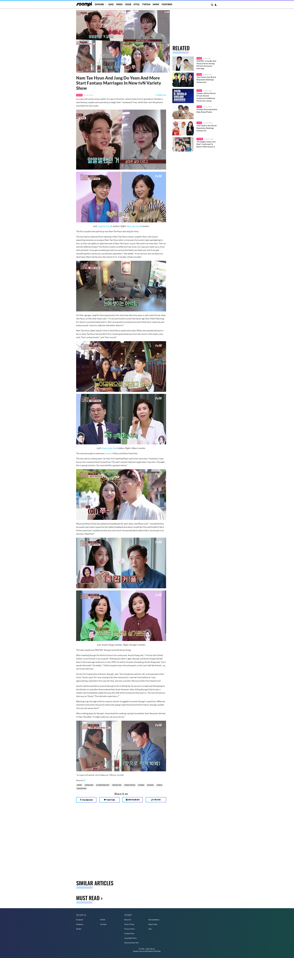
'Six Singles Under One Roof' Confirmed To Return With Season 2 (206, 144)
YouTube (103, 924)
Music (156, 4)
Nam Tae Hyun (133, 226)
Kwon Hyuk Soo (109, 448)
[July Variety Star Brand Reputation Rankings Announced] (183, 80)
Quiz (111, 4)
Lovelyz (108, 453)
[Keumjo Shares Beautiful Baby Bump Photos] (183, 112)
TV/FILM (146, 4)
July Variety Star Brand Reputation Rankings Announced (206, 79)
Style (137, 4)
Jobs (150, 929)
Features (167, 4)
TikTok (102, 920)
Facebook (87, 800)
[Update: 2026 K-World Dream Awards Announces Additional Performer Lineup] (183, 96)
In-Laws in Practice (102, 785)
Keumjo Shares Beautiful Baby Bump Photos (206, 110)
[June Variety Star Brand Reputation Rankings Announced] (183, 128)
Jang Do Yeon (104, 226)
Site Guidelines (153, 920)
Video (119, 4)
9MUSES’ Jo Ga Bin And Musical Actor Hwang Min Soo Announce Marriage (206, 64)
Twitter (110, 800)
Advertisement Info (131, 943)
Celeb (128, 4)
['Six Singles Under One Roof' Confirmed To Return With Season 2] (183, 144)
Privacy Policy (129, 929)
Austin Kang (89, 785)
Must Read (88, 898)
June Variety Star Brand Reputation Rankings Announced (206, 127)
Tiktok (157, 800)
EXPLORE (99, 4)
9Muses (79, 785)
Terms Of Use (129, 924)
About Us (127, 920)
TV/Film (79, 95)
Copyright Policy (130, 938)
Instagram (134, 800)
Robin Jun (162, 95)
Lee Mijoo (150, 785)
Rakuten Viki (151, 951)
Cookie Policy (129, 933)
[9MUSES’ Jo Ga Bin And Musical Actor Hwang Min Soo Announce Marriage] (183, 63)
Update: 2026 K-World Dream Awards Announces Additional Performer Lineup (205, 97)
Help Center (152, 924)
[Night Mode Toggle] (215, 5)
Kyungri (141, 785)
